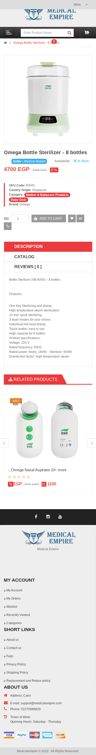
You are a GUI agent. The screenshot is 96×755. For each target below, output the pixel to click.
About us (12, 640)
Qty (6, 218)
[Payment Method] (9, 735)
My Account (14, 590)
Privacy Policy (16, 664)
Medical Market (34, 161)
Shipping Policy (17, 672)
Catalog (24, 257)
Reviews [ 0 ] (27, 267)
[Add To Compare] (82, 427)
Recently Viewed (18, 615)
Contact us (13, 648)
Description (28, 246)
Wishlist (11, 607)
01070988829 (31, 709)
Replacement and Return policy (28, 681)
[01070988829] (8, 226)
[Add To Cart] (82, 409)
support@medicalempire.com (41, 703)
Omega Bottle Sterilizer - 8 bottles (36, 43)
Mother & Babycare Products (47, 195)
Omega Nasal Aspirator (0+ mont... (37, 470)
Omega (25, 204)
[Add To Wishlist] (82, 418)
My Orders (13, 598)
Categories (14, 623)
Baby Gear (18, 200)
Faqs (9, 656)
